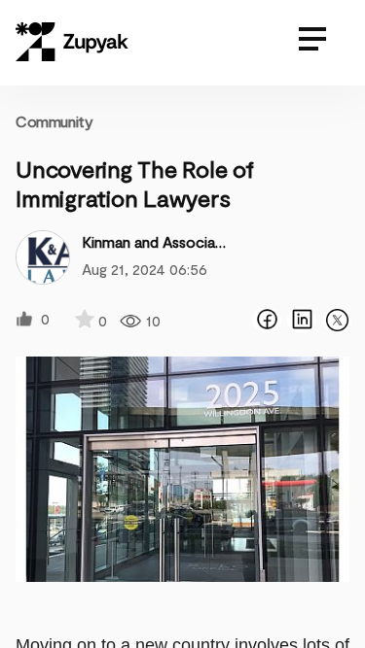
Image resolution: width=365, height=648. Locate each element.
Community (54, 121)
